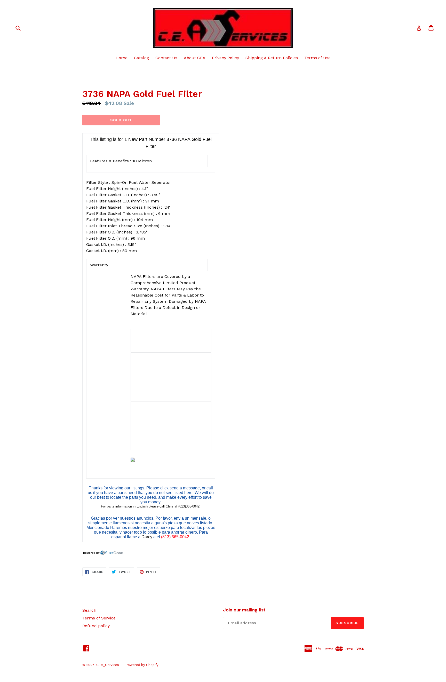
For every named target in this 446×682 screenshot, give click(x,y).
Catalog (141, 57)
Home (122, 57)
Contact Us (166, 57)
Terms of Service (99, 618)
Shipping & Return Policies (271, 57)
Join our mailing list (244, 609)
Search (89, 610)
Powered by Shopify (141, 665)
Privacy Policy (225, 57)
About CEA (194, 57)
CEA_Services (107, 665)
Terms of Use (317, 57)
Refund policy (96, 625)
